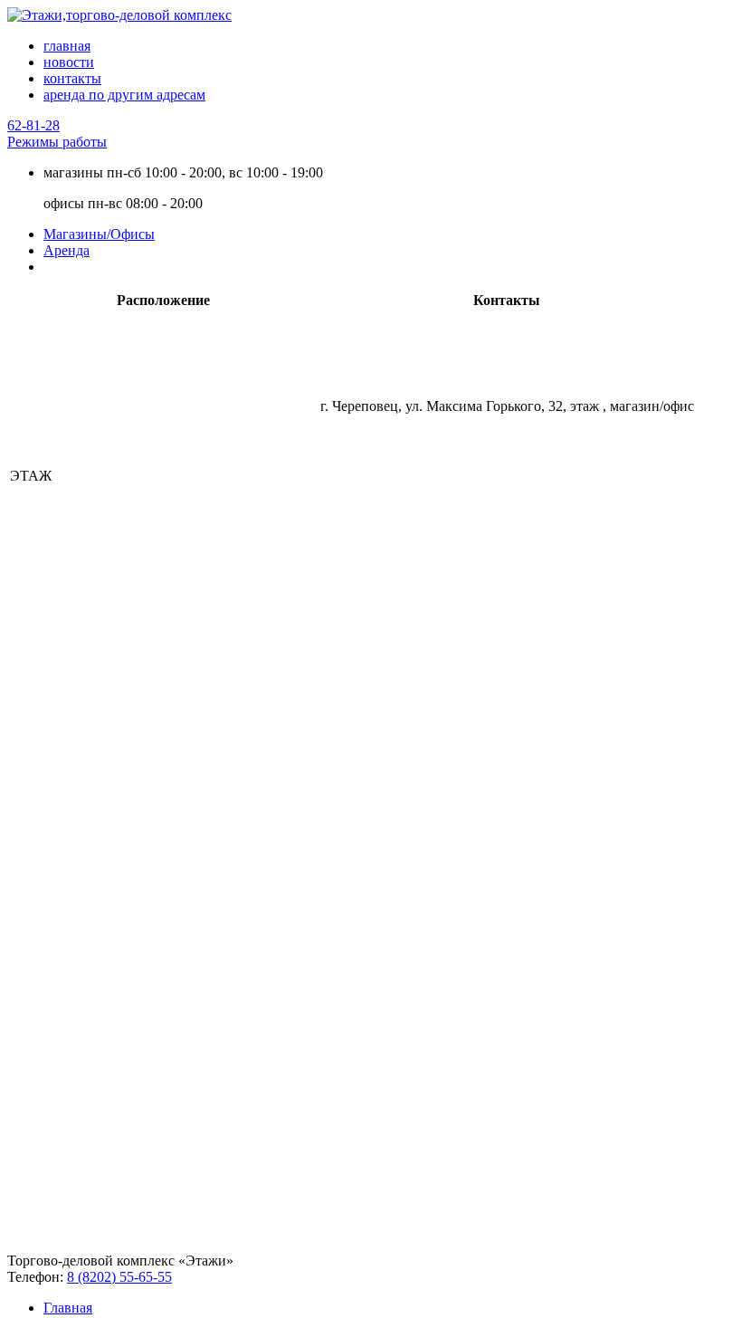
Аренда (66, 250)
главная (66, 45)
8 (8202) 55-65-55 (119, 1277)
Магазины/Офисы (99, 234)
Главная (67, 1307)
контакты (72, 78)
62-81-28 (33, 125)
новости (68, 62)
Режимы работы (57, 141)
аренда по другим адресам (124, 94)
